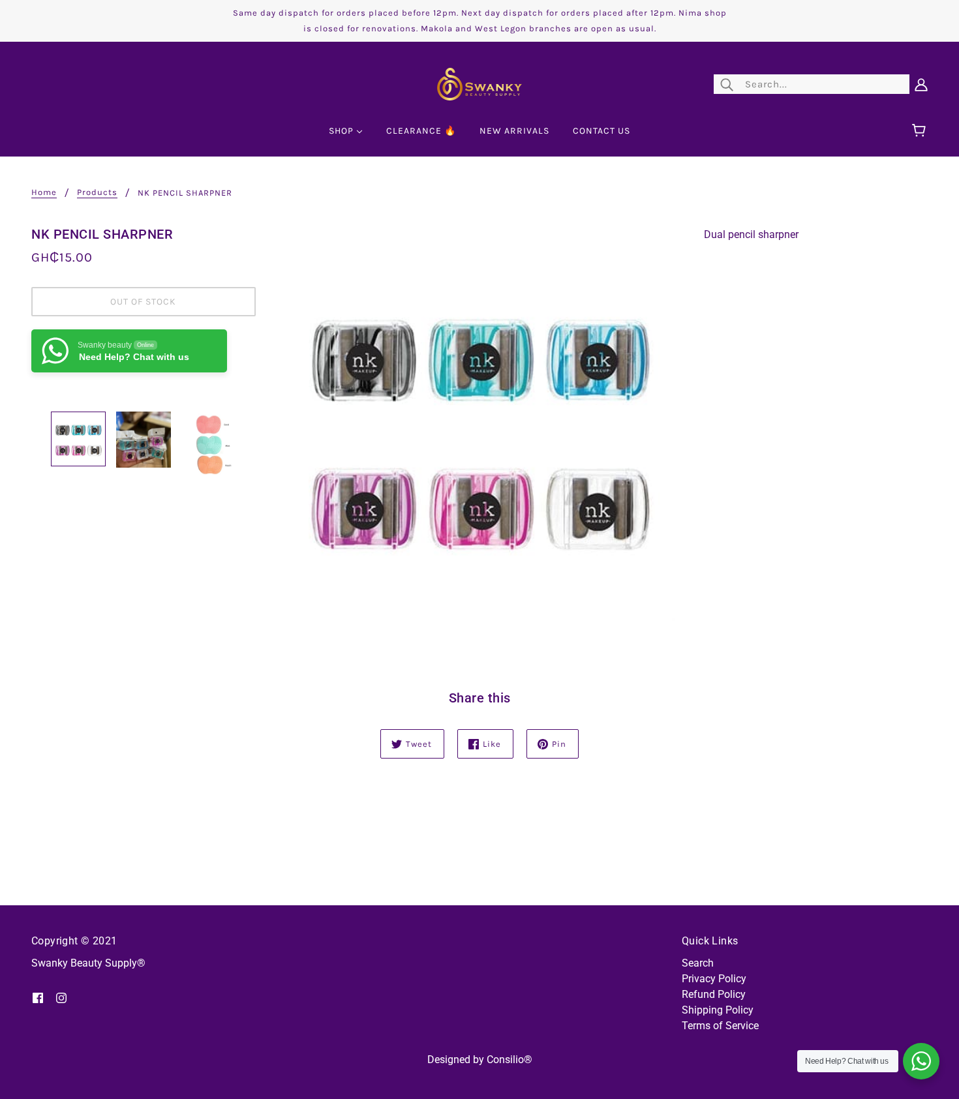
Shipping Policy (718, 1010)
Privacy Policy (714, 978)
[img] (38, 997)
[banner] (479, 83)
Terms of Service (720, 1025)
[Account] (921, 84)
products (97, 192)
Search (698, 963)
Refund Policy (714, 994)
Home (44, 192)
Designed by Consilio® (479, 1059)
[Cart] (921, 131)
